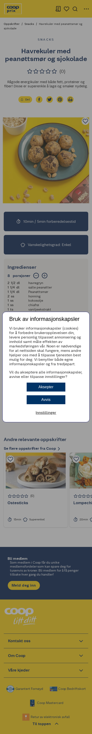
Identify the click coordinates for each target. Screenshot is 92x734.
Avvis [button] (45, 400)
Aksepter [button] (45, 387)
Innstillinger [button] (46, 412)
